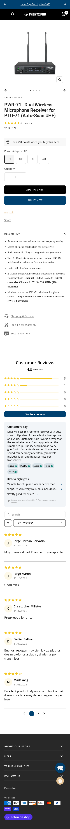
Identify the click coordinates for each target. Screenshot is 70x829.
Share (7, 220)
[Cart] (64, 14)
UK (21, 159)
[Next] (64, 90)
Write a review (35, 414)
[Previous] (5, 90)
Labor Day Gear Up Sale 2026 (35, 4)
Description (12, 233)
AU (44, 159)
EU (32, 159)
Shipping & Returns (22, 316)
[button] (12, 123)
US (9, 159)
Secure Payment (20, 333)
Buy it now (35, 200)
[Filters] (8, 523)
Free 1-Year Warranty (23, 324)
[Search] (12, 14)
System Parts (13, 97)
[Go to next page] (45, 713)
